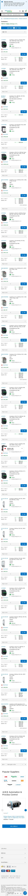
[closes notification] (26, 1)
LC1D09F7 (3, 387)
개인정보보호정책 (5, 876)
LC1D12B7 (3, 646)
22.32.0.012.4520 (4, 499)
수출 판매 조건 (4, 877)
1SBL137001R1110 (4, 704)
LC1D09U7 (3, 736)
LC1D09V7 (3, 443)
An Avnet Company (5, 885)
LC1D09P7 (3, 325)
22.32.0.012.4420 (4, 675)
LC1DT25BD (3, 124)
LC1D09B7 (3, 588)
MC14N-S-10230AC (3, 96)
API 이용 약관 (11, 877)
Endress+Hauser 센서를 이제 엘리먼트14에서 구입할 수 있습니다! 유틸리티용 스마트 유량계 (14, 817)
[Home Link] (11, 11)
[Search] (26, 14)
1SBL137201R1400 (4, 180)
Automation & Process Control (11, 18)
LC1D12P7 (3, 416)
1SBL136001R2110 (4, 269)
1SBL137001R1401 (4, 297)
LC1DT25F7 (3, 240)
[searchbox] (13, 14)
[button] (2, 11)
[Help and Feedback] (25, 893)
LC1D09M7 (3, 39)
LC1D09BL (3, 471)
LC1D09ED (3, 213)
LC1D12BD (3, 68)
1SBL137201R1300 (4, 355)
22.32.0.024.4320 (4, 617)
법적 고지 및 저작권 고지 (15, 876)
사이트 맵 (18, 877)
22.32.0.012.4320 (4, 529)
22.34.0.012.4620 (4, 559)
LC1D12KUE (3, 152)
